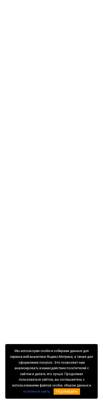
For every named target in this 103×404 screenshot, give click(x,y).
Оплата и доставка (68, 277)
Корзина (93, 16)
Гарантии (61, 283)
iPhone (10, 200)
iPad (8, 207)
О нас (58, 258)
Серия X (60, 227)
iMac (8, 227)
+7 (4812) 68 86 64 (64, 11)
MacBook (11, 221)
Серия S (60, 221)
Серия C (60, 200)
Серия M (60, 214)
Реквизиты (62, 290)
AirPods (10, 234)
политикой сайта (36, 391)
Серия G (60, 207)
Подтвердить (66, 391)
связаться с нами (45, 128)
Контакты (61, 297)
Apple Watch (13, 214)
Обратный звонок (63, 15)
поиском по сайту (22, 134)
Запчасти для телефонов (23, 258)
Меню (14, 30)
